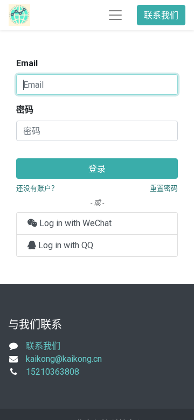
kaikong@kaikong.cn (64, 359)
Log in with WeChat (74, 223)
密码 (24, 109)
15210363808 (52, 372)
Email (27, 63)
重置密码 (164, 188)
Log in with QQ (64, 245)
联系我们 (161, 15)
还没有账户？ (37, 188)
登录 (97, 168)
